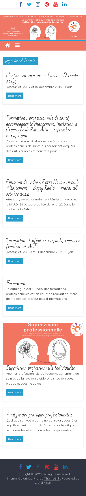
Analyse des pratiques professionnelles (39, 415)
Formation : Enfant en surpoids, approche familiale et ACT (43, 243)
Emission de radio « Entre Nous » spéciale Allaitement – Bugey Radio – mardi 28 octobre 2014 (42, 188)
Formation (15, 283)
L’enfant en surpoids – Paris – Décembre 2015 (43, 78)
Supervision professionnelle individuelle (40, 368)
